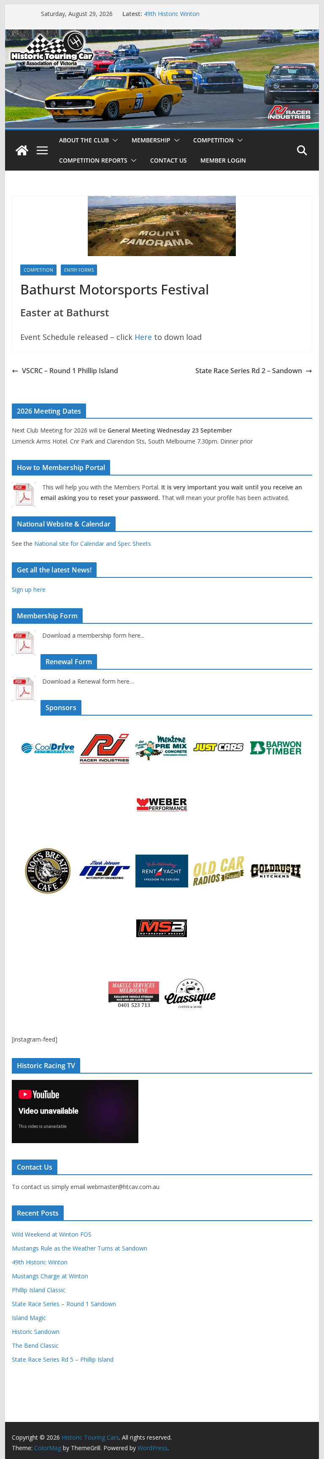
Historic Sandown (35, 1332)
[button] (113, 140)
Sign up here (29, 589)
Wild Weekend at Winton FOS (52, 1234)
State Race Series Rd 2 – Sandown (248, 370)
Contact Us (168, 160)
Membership (151, 140)
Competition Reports (93, 160)
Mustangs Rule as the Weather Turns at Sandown (79, 1248)
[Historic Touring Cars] (22, 150)
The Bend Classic (35, 1345)
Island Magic (29, 1318)
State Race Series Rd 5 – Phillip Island (62, 1359)
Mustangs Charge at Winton (50, 1276)
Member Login (223, 160)
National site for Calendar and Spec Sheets (92, 544)
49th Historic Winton (172, 14)
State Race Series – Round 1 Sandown (64, 1304)
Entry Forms (79, 270)
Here (144, 337)
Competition (213, 140)
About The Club (84, 140)
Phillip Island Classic (38, 1290)
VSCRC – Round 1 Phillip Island (70, 370)
